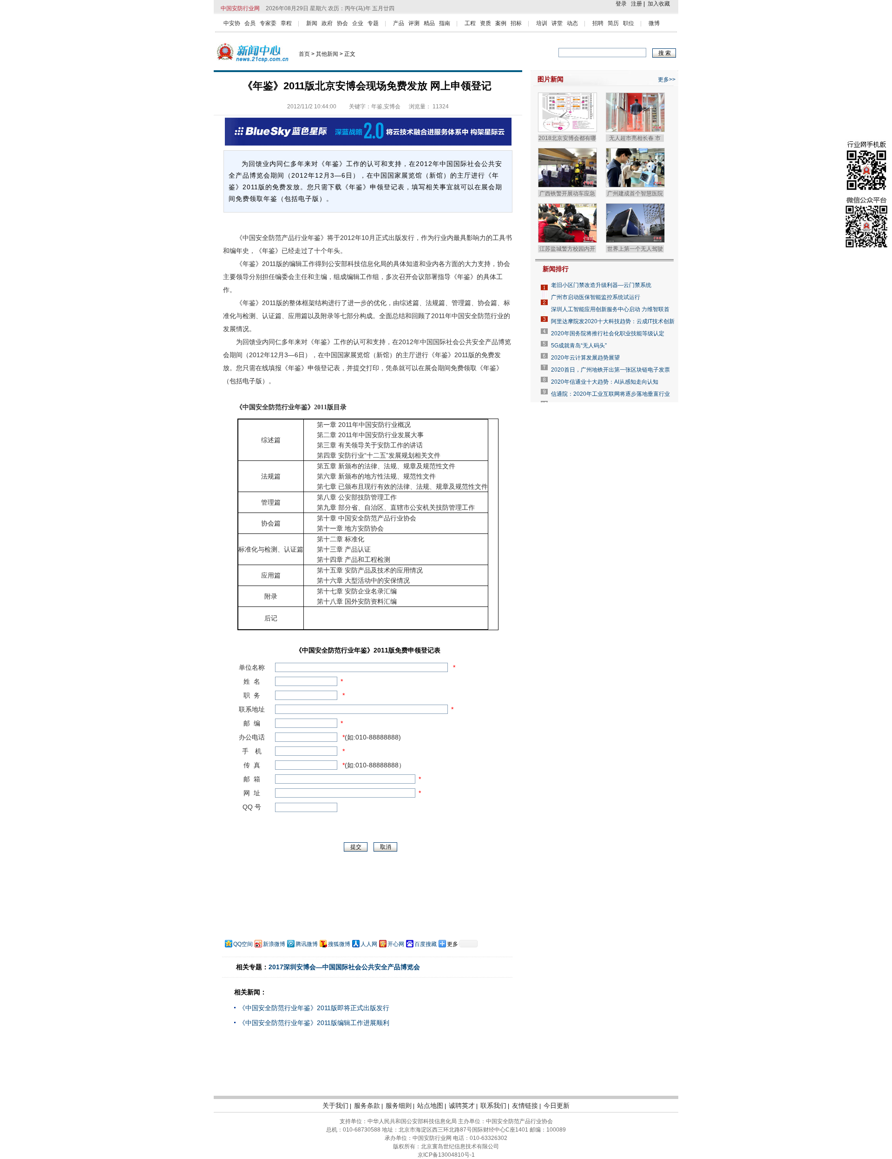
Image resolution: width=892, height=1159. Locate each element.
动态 (572, 23)
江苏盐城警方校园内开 (567, 249)
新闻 (311, 23)
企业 (357, 23)
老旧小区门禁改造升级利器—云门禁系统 (601, 285)
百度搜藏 (425, 944)
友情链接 (525, 1105)
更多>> (667, 79)
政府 (327, 23)
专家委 (268, 23)
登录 (621, 3)
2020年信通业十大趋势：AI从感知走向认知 (604, 382)
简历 (613, 23)
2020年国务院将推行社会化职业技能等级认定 (607, 333)
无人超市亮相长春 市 (635, 138)
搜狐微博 (339, 944)
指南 (444, 23)
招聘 (597, 23)
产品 (398, 23)
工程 (470, 23)
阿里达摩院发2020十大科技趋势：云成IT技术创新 (613, 321)
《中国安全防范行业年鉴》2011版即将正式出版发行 (314, 1008)
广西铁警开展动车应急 (567, 193)
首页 (304, 54)
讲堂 (557, 23)
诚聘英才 (462, 1105)
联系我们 (493, 1105)
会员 (250, 23)
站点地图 (430, 1105)
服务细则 (399, 1105)
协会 (342, 23)
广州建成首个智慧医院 (635, 193)
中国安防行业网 (240, 8)
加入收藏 (659, 3)
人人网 (369, 944)
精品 (429, 23)
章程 (286, 23)
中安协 (231, 23)
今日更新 (557, 1105)
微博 (654, 23)
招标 (516, 23)
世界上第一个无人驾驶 (635, 249)
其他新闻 (327, 54)
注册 (636, 3)
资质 (485, 23)
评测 (414, 23)
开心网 (395, 944)
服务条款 (367, 1105)
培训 (541, 23)
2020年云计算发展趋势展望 (585, 357)
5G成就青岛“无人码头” (579, 345)
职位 (628, 23)
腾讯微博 (306, 944)
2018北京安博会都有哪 (567, 138)
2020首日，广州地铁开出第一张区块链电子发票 (610, 369)
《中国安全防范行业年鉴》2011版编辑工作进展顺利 (314, 1022)
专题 (373, 23)
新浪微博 (274, 944)
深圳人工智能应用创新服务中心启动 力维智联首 (610, 309)
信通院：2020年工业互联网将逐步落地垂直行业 (610, 394)
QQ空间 (243, 944)
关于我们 (335, 1105)
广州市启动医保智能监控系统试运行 (595, 297)
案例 (500, 23)
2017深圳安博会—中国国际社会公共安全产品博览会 (344, 967)
